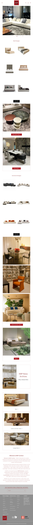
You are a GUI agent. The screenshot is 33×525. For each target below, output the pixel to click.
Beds (16, 358)
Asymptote (9, 229)
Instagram (18, 499)
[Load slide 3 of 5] (15, 36)
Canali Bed (23, 75)
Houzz (18, 507)
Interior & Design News (5, 510)
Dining (4, 499)
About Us (11, 504)
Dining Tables (16, 168)
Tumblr (18, 505)
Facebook (18, 503)
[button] (2, 3)
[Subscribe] (24, 490)
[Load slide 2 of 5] (14, 36)
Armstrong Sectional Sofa (23, 211)
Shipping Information (11, 502)
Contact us (11, 499)
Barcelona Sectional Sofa (23, 229)
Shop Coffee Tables (16, 134)
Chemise (9, 96)
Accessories (4, 507)
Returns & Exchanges (13, 510)
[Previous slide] (10, 36)
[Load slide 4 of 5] (17, 36)
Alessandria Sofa (23, 192)
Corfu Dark (23, 96)
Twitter (18, 501)
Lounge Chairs (16, 448)
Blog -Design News (23, 379)
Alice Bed (9, 78)
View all (16, 101)
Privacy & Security (12, 508)
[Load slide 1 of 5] (12, 36)
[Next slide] (21, 36)
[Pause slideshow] (23, 36)
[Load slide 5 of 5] (18, 36)
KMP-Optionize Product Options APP (14, 523)
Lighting (4, 503)
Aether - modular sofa (9, 192)
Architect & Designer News (5, 514)
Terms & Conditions (12, 506)
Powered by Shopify (23, 523)
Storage (4, 505)
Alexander (9, 211)
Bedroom (4, 501)
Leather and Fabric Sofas (16, 324)
